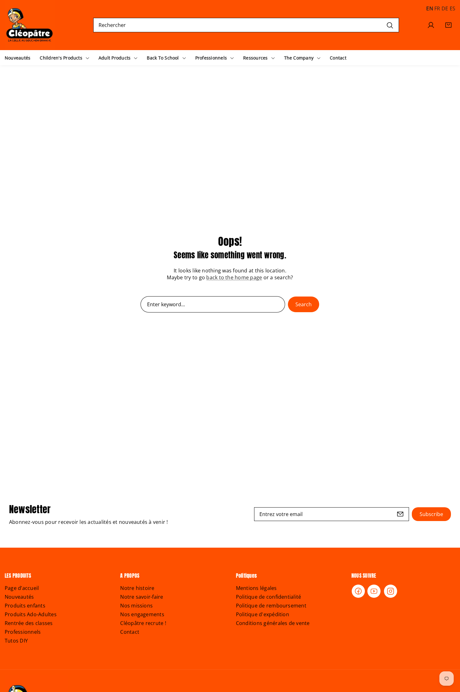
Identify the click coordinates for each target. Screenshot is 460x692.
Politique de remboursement (271, 605)
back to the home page (234, 277)
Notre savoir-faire (141, 596)
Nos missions (136, 605)
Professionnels (23, 631)
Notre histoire (137, 588)
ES (452, 8)
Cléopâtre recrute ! (143, 623)
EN (429, 8)
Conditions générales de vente (273, 623)
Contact (129, 631)
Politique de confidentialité (268, 596)
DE (445, 8)
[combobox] (246, 25)
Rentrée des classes (29, 623)
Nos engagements (142, 614)
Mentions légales (256, 588)
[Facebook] (358, 591)
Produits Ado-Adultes (31, 614)
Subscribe (431, 514)
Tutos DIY (16, 640)
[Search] (390, 25)
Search (303, 304)
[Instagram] (390, 591)
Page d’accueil (22, 588)
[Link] (30, 25)
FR (437, 8)
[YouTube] (374, 591)
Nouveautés (19, 596)
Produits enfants (25, 605)
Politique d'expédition (262, 614)
